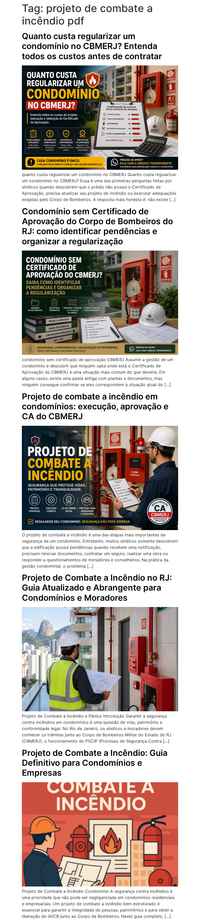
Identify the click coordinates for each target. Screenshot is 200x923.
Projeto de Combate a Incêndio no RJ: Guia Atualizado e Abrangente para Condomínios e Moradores (97, 588)
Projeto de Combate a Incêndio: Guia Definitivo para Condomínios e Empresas (94, 763)
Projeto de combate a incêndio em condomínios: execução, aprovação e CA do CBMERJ (95, 406)
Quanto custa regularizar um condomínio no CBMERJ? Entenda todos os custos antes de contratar (92, 46)
